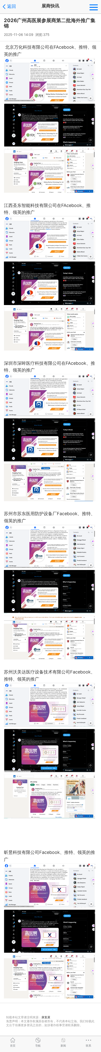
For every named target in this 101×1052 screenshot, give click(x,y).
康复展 (45, 1017)
